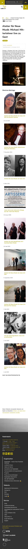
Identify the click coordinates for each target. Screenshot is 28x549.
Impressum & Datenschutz (11, 488)
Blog (7, 18)
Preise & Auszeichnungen (11, 475)
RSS (5, 492)
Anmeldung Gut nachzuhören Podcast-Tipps (14, 510)
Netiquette (7, 490)
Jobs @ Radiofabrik (9, 479)
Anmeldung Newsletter (10, 507)
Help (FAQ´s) (8, 517)
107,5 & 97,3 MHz (10, 450)
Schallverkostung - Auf (12, 1)
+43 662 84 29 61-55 (15, 447)
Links (5, 515)
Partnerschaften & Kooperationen (13, 471)
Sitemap (6, 494)
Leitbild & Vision (8, 465)
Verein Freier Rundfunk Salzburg (10, 439)
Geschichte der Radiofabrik (11, 469)
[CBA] (3, 453)
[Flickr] (6, 453)
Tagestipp (5, 40)
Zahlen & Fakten (8, 467)
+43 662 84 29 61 (14, 445)
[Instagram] (11, 453)
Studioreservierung (9, 505)
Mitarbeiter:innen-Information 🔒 (12, 481)
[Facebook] (9, 453)
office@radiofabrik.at (10, 449)
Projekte (6, 473)
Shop (5, 503)
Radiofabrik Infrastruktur (10, 477)
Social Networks (8, 519)
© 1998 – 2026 (11, 441)
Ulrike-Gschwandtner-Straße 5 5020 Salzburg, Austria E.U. (9, 443)
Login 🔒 (6, 496)
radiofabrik (9, 45)
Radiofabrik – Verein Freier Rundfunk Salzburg (13, 462)
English (6, 520)
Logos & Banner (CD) (9, 513)
